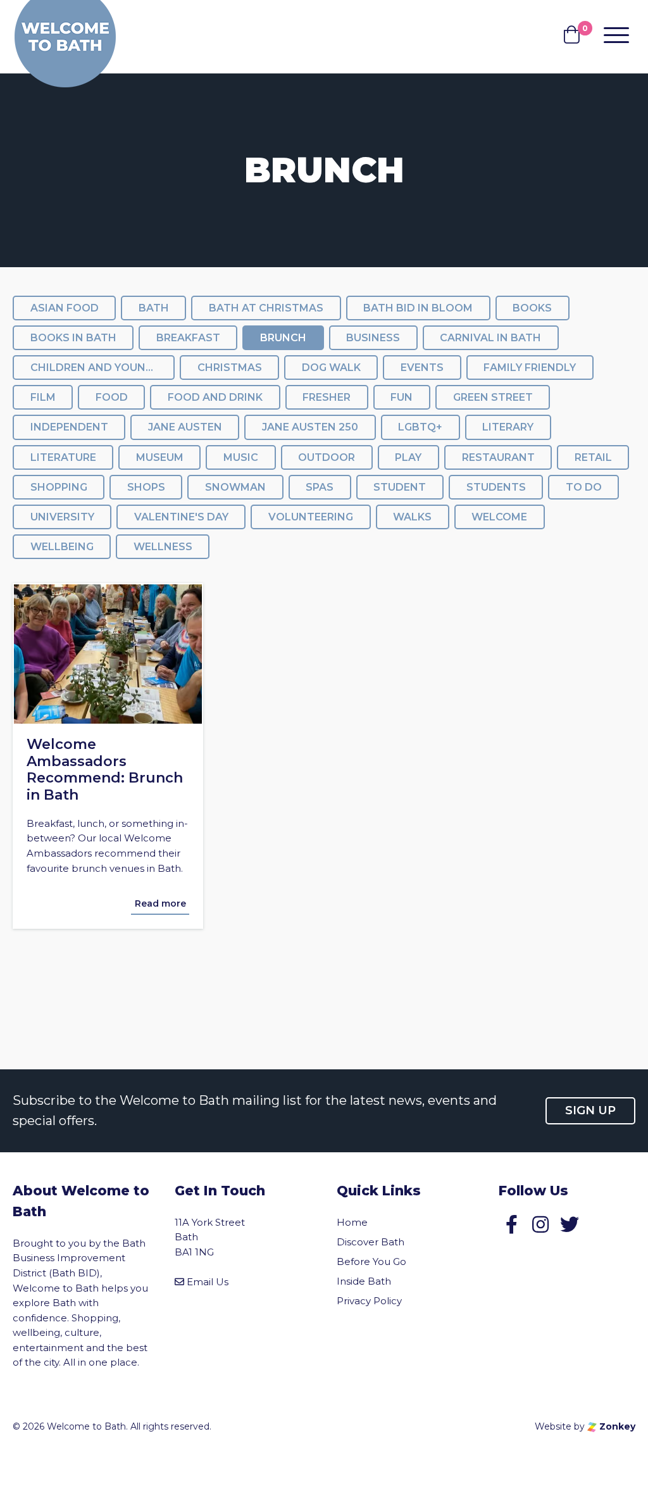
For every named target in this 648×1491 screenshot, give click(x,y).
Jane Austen (185, 427)
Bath (154, 308)
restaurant (498, 457)
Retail (593, 457)
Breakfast (188, 338)
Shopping (58, 487)
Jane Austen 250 (310, 427)
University (62, 517)
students (496, 487)
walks (412, 517)
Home (352, 1222)
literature (63, 457)
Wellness (163, 547)
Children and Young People (102, 368)
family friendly (529, 368)
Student (399, 487)
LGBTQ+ (420, 427)
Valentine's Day (181, 517)
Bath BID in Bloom (418, 308)
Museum (160, 457)
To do (584, 487)
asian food (64, 308)
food (112, 397)
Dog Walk (331, 368)
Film (43, 397)
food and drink (215, 397)
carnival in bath (490, 338)
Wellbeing (62, 547)
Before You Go (371, 1261)
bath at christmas (266, 308)
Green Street (493, 397)
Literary (507, 427)
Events (422, 368)
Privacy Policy (369, 1301)
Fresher (326, 397)
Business (373, 338)
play (408, 457)
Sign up (590, 1110)
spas (319, 487)
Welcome (499, 517)
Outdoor (326, 457)
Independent (69, 427)
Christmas (229, 368)
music (240, 457)
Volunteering (310, 517)
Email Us (207, 1282)
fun (401, 397)
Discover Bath (370, 1242)
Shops (146, 487)
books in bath (73, 338)
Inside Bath (364, 1281)
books (532, 308)
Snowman (235, 487)
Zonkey (616, 1426)
